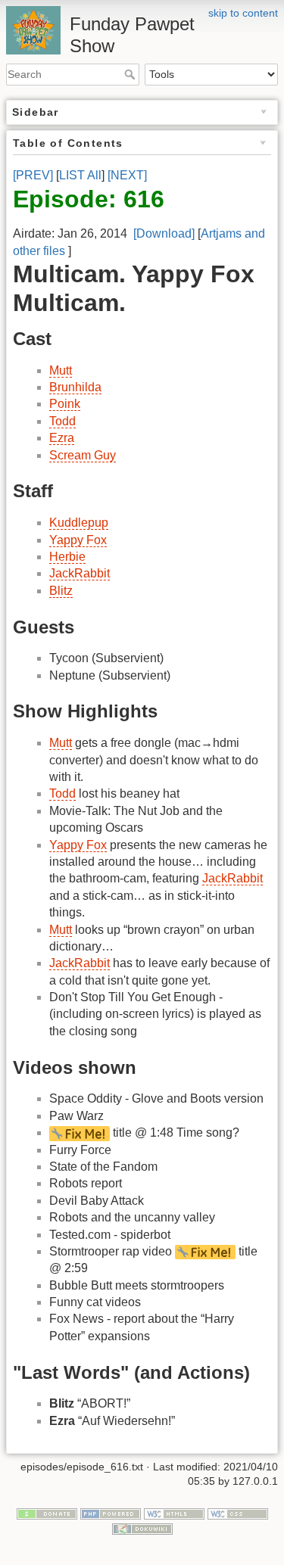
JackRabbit (79, 573)
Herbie (67, 556)
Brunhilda (75, 387)
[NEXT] (127, 175)
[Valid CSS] (238, 1513)
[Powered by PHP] (110, 1513)
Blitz (61, 590)
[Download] (164, 233)
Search (131, 74)
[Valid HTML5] (174, 1513)
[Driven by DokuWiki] (142, 1528)
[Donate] (47, 1513)
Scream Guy (82, 455)
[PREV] (33, 175)
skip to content (243, 13)
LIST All (80, 175)
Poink (64, 403)
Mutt (60, 370)
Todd (62, 421)
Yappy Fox (78, 540)
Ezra (61, 437)
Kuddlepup (78, 522)
